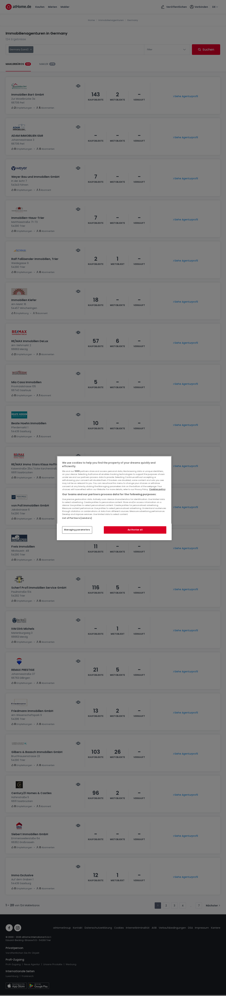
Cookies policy (157, 489)
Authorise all (135, 529)
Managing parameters (77, 529)
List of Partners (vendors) (77, 518)
